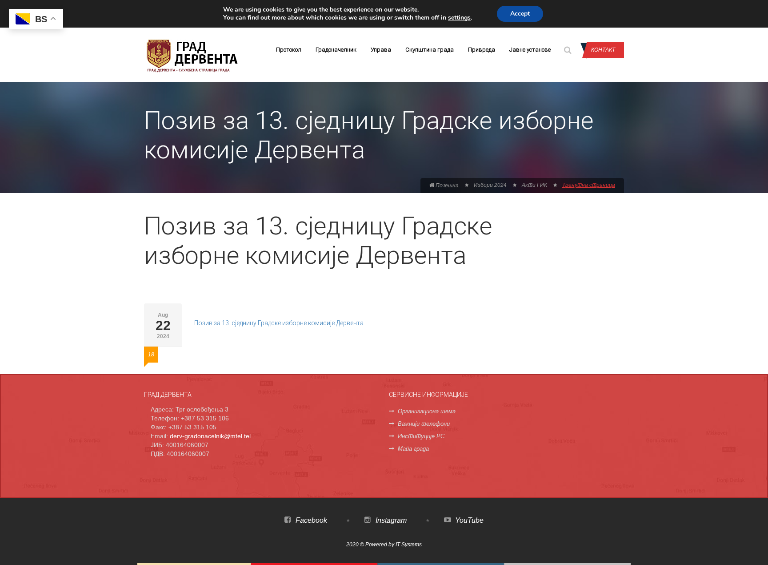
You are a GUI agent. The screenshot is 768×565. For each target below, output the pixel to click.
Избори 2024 (490, 185)
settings (459, 18)
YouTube (468, 520)
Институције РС (421, 436)
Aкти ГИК (534, 185)
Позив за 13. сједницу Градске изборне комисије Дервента (279, 323)
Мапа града (413, 448)
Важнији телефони (424, 423)
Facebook (310, 520)
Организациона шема (427, 411)
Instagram (390, 520)
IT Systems (409, 544)
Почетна (446, 185)
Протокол (288, 49)
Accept (520, 13)
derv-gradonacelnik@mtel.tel (210, 436)
